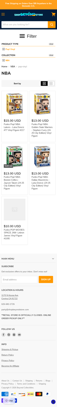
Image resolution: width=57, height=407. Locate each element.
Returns (39, 381)
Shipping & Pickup (9, 349)
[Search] (52, 24)
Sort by (17, 83)
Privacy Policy (7, 360)
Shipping (29, 381)
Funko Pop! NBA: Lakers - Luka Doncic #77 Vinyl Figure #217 (14, 127)
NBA (7, 60)
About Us (5, 381)
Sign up (46, 279)
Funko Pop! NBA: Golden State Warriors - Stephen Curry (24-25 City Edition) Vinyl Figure (42, 130)
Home (4, 66)
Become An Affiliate (10, 366)
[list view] (51, 83)
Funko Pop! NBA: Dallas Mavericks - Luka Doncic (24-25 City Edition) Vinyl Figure (41, 183)
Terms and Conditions (26, 384)
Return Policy (7, 355)
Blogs (48, 381)
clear (51, 44)
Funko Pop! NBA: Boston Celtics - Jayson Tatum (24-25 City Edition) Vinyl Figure (14, 183)
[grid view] (44, 83)
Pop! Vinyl (10, 49)
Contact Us (17, 381)
